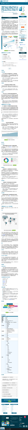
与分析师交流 (14, 165)
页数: (23, 11)
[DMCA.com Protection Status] (4, 421)
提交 (22, 27)
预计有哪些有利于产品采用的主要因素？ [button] (7, 396)
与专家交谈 (10, 401)
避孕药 (10, 299)
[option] (22, 45)
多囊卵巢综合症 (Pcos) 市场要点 (23, 32)
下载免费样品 (6, 50)
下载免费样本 (10, 17)
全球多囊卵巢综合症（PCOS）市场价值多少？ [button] (8, 377)
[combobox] (20, 21)
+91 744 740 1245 (14, 419)
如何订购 (20, 420)
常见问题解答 (20, 417)
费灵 (3, 284)
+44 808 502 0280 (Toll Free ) (15, 418)
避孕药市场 (21, 49)
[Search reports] (25, 1)
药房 (9, 195)
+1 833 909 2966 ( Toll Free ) (15, 417)
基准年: (23, 8)
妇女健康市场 (21, 48)
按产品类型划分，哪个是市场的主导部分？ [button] (7, 387)
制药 (12, 97)
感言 (19, 418)
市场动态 (21, 33)
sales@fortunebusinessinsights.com (22, 59)
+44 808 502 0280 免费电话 (23, 56)
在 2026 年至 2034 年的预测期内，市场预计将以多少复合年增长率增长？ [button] (9, 385)
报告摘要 (21, 30)
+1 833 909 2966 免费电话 (23, 55)
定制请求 (7, 312)
